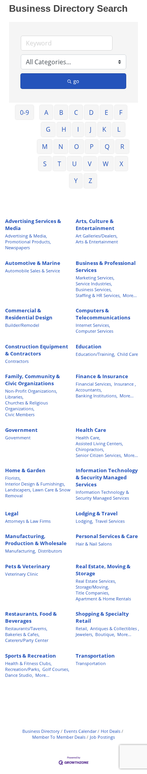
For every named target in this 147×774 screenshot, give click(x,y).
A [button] (46, 112)
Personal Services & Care (107, 536)
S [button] (45, 164)
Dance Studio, (19, 675)
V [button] (90, 164)
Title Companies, (92, 593)
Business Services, (94, 289)
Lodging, (84, 521)
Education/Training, (95, 354)
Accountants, (89, 390)
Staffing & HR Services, (98, 295)
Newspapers (17, 247)
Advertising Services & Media (33, 225)
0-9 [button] (24, 112)
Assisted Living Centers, (99, 443)
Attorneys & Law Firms (28, 521)
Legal (11, 513)
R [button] (122, 146)
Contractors (17, 361)
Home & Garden (25, 470)
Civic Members (19, 414)
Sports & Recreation (30, 655)
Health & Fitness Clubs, (28, 663)
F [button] (120, 112)
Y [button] (76, 180)
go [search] (76, 81)
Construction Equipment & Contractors (36, 350)
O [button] (76, 146)
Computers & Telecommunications (103, 314)
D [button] (91, 112)
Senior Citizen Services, (99, 455)
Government (21, 429)
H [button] (64, 129)
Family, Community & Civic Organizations (32, 380)
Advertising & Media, (26, 236)
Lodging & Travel (97, 513)
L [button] (118, 129)
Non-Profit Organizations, (31, 391)
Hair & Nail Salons (94, 544)
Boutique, (105, 634)
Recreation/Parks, (22, 669)
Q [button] (107, 146)
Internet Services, (93, 325)
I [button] (78, 129)
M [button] (44, 146)
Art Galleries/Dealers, (97, 236)
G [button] (48, 129)
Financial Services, (94, 384)
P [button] (92, 146)
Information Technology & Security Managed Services (107, 477)
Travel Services (110, 521)
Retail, (82, 628)
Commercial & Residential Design (29, 314)
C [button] (76, 112)
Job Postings (102, 737)
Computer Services (94, 331)
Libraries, (14, 397)
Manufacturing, (20, 551)
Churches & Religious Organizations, (26, 405)
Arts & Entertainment (97, 242)
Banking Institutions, (97, 396)
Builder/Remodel (22, 325)
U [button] (74, 164)
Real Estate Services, (96, 581)
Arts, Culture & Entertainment (95, 225)
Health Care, (88, 437)
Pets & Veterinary (27, 566)
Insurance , (125, 384)
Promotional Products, (28, 242)
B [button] (61, 112)
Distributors (50, 551)
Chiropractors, (90, 449)
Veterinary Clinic (21, 574)
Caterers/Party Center (26, 640)
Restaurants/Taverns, (26, 628)
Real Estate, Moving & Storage (103, 570)
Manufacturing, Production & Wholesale (36, 540)
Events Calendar (80, 731)
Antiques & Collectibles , (114, 628)
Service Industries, (94, 283)
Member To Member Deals (58, 737)
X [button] (121, 164)
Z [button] (90, 180)
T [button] (59, 164)
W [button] (106, 164)
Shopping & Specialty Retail (102, 617)
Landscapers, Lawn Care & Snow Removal (38, 492)
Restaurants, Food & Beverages (31, 617)
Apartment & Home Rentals (103, 599)
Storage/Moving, (92, 587)
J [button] (90, 129)
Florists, (13, 478)
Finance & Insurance (102, 376)
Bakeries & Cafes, (22, 634)
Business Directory (41, 731)
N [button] (60, 146)
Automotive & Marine (32, 262)
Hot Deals (110, 731)
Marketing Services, (95, 278)
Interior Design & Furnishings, (35, 484)
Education (89, 346)
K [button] (104, 129)
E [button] (106, 112)
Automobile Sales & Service (32, 271)
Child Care (127, 354)
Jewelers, (84, 634)
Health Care (91, 429)
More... (130, 295)
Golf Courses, (55, 669)
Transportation (95, 655)
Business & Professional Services (106, 266)
